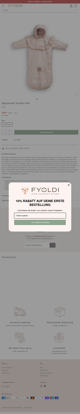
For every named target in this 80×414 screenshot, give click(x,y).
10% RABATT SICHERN (40, 222)
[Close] (68, 184)
